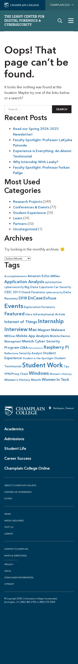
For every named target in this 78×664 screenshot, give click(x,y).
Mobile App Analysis (32, 336)
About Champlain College (20, 485)
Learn (17, 218)
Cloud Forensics (33, 292)
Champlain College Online (27, 468)
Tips (66, 366)
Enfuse (49, 298)
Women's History (61, 374)
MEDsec (10, 336)
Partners (20, 224)
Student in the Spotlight (38, 358)
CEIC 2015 (12, 292)
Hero (28, 314)
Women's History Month (22, 380)
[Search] (59, 20)
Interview (16, 329)
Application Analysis (24, 281)
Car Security (62, 287)
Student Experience (29, 213)
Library (8, 534)
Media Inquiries (14, 520)
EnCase (35, 298)
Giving (8, 498)
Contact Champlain (16, 549)
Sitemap (9, 584)
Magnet (44, 330)
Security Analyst (30, 353)
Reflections (11, 353)
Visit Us (8, 527)
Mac (32, 329)
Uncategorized (25, 229)
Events (13, 306)
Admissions (14, 439)
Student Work (42, 365)
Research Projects (27, 202)
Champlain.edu (60, 5)
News (7, 514)
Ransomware (35, 347)
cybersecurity (54, 292)
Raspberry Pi (56, 347)
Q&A (24, 347)
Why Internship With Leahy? (35, 162)
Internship (51, 321)
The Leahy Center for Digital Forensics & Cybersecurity (24, 20)
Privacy (8, 564)
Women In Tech (55, 379)
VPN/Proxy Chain (16, 374)
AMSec (55, 276)
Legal (7, 571)
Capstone (46, 287)
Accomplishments (15, 276)
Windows (39, 373)
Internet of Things (20, 321)
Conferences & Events (31, 207)
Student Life (15, 448)
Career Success (17, 458)
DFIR (23, 298)
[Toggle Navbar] (71, 20)
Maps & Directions (15, 555)
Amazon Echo (38, 276)
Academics (14, 429)
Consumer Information (18, 577)
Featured (14, 313)
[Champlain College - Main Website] (21, 4)
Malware (58, 330)
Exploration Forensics (39, 307)
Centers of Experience (18, 492)
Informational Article (49, 314)
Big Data (31, 287)
